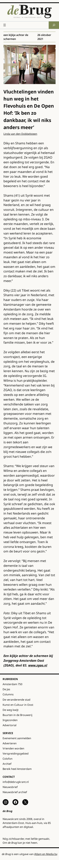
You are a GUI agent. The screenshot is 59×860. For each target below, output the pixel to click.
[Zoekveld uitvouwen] (54, 25)
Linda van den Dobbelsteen (20, 134)
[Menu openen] (5, 25)
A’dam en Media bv (45, 854)
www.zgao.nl (37, 665)
